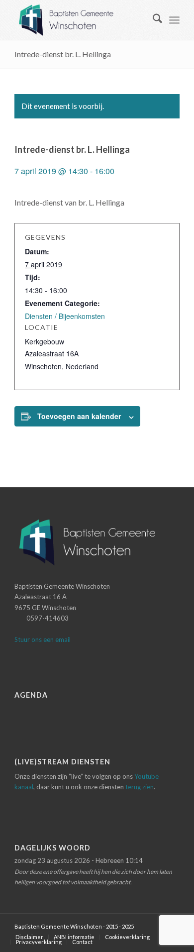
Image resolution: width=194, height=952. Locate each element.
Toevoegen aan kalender (79, 416)
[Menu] (174, 20)
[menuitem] (152, 20)
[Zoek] (152, 20)
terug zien (139, 787)
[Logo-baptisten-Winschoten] (80, 20)
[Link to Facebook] (157, 926)
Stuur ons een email (42, 639)
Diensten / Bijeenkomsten (65, 316)
